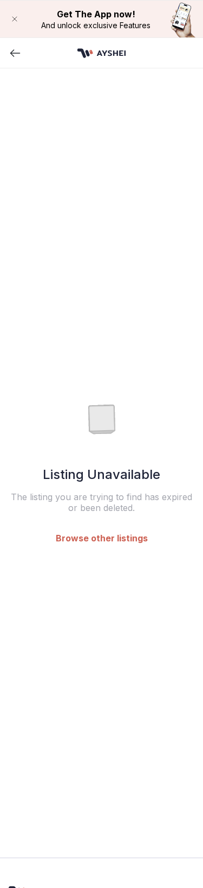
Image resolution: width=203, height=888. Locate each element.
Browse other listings (102, 538)
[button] (101, 19)
